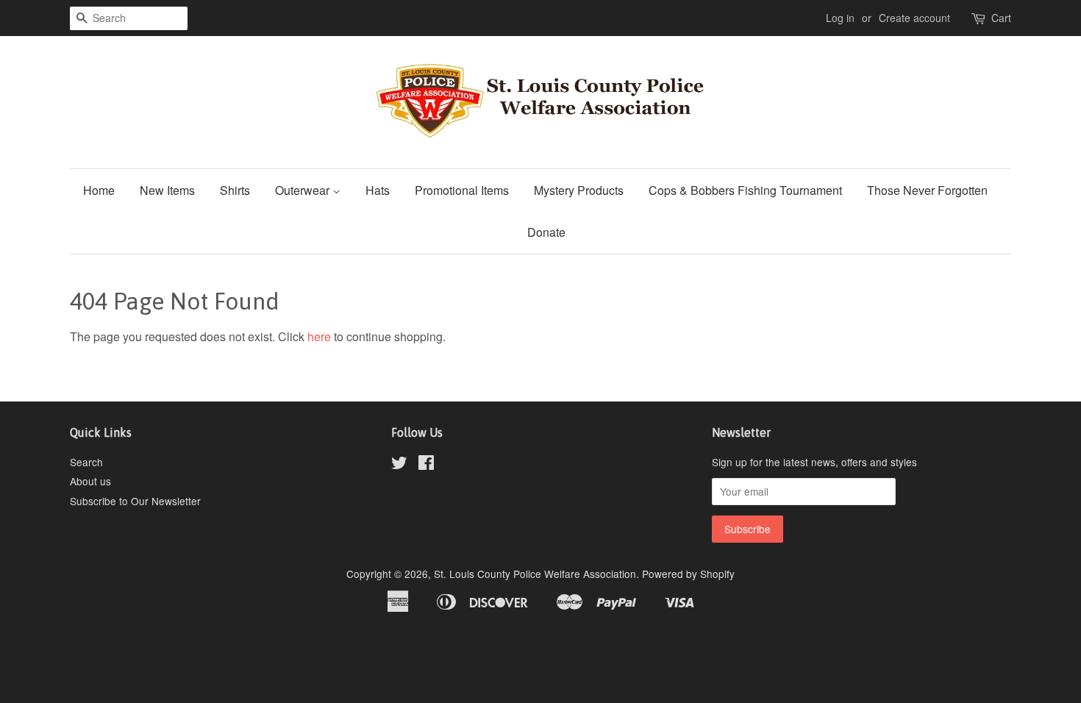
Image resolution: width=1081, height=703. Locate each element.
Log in (840, 17)
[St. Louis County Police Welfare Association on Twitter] (399, 464)
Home (99, 190)
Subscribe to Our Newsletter (135, 500)
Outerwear (303, 190)
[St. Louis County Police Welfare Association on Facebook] (426, 464)
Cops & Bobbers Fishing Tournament (745, 190)
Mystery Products (579, 190)
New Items (167, 190)
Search (86, 461)
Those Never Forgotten (927, 190)
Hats (377, 190)
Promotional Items (462, 190)
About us (90, 481)
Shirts (235, 190)
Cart (1001, 17)
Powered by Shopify (688, 573)
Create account (914, 17)
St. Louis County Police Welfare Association (535, 573)
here (319, 336)
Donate (546, 232)
